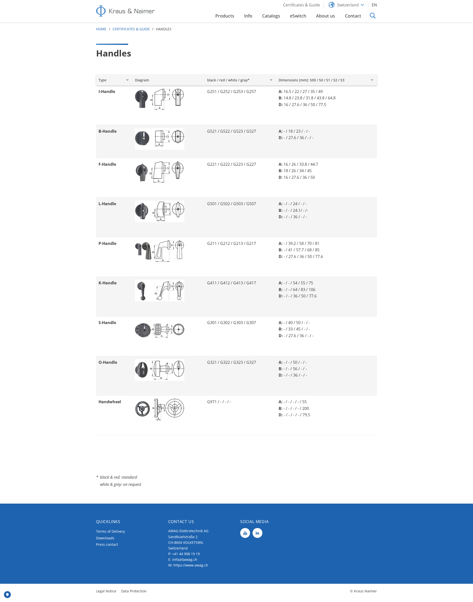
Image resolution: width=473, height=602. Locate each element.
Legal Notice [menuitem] (106, 591)
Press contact (107, 544)
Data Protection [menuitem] (134, 591)
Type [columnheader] (102, 80)
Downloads (105, 538)
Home (101, 29)
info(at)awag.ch (184, 559)
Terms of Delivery (110, 531)
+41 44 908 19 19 (186, 553)
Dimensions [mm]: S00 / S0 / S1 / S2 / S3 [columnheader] (311, 80)
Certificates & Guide (131, 29)
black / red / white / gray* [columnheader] (228, 80)
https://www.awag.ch (190, 565)
